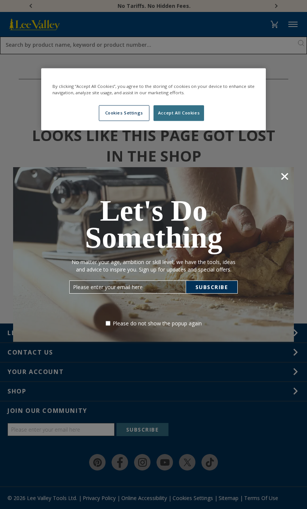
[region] (153, 99)
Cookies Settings (124, 113)
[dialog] (153, 254)
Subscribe (211, 287)
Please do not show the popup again (157, 323)
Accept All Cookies (179, 113)
